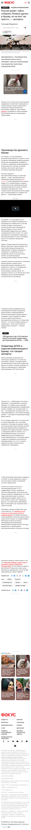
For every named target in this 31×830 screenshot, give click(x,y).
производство (7, 582)
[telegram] (13, 741)
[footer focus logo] (8, 714)
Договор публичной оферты (21, 732)
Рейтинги (4, 722)
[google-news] (27, 741)
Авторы (19, 725)
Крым (9, 579)
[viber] (22, 741)
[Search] (28, 2)
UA (25, 2)
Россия (18, 579)
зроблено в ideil (6, 827)
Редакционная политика (6, 737)
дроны (18, 582)
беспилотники (7, 585)
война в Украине (20, 585)
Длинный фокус (7, 725)
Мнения (19, 719)
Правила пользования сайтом (6, 732)
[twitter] (8, 741)
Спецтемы (20, 722)
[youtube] (17, 741)
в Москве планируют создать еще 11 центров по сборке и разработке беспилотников (14, 564)
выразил (4, 111)
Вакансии (20, 728)
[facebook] (3, 741)
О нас (3, 728)
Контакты (26, 824)
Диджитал (5, 7)
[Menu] (2, 2)
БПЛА (25, 582)
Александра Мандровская (9, 24)
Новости (4, 719)
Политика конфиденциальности (11, 824)
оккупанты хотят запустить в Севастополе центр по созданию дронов (13, 513)
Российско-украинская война (20, 7)
